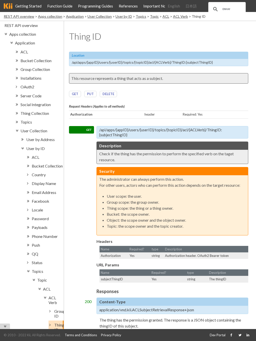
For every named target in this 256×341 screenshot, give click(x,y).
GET (75, 94)
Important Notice (157, 6)
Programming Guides (95, 6)
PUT (90, 94)
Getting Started (28, 6)
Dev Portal (218, 335)
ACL (165, 16)
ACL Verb (180, 16)
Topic (154, 16)
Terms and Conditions (81, 335)
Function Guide (59, 6)
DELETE (108, 94)
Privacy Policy (111, 335)
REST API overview (19, 16)
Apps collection (50, 16)
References (128, 6)
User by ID (124, 16)
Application (75, 16)
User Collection (100, 16)
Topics (141, 16)
